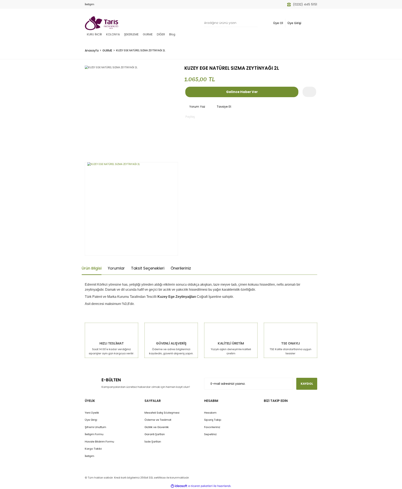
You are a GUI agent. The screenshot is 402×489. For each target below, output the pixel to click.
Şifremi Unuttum (95, 427)
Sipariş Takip (212, 420)
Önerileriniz (181, 268)
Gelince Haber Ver (242, 91)
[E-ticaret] (200, 486)
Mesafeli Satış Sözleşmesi (161, 413)
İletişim (89, 4)
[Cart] (311, 23)
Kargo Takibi (93, 449)
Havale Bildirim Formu (99, 442)
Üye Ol (278, 23)
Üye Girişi (294, 23)
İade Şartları (152, 442)
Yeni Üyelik (92, 413)
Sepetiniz (210, 434)
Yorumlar (116, 268)
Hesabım (210, 413)
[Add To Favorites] (309, 92)
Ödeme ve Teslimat (157, 420)
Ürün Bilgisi (92, 268)
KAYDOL (307, 384)
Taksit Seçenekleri (147, 268)
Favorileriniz (212, 427)
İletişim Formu (94, 434)
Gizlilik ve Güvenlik (156, 427)
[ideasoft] (179, 486)
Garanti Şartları (154, 434)
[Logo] (101, 23)
